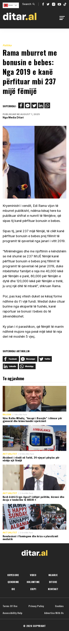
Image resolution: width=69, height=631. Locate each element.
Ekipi (33, 589)
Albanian (10, 5)
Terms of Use (10, 606)
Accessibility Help (12, 613)
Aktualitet (10, 454)
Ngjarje (53, 575)
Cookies (59, 606)
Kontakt (53, 589)
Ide (13, 589)
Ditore (53, 582)
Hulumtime (33, 582)
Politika (7, 45)
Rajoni (7, 414)
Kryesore (13, 575)
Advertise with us (54, 613)
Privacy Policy (36, 606)
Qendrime (13, 582)
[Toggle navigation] (63, 18)
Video (33, 575)
